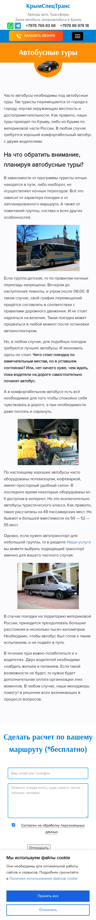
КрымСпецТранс (48, 6)
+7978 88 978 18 (74, 25)
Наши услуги (79, 542)
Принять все (48, 896)
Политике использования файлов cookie (43, 878)
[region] (48, 885)
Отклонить (48, 910)
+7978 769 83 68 (41, 25)
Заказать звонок (39, 36)
